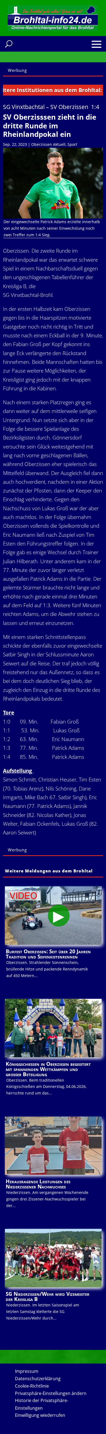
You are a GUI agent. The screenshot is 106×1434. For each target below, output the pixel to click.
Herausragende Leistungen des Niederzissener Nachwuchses (38, 1184)
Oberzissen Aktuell (48, 144)
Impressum (26, 1371)
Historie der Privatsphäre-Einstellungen (41, 1404)
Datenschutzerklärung (38, 1379)
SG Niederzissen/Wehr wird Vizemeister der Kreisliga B (47, 1296)
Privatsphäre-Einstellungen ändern (50, 1393)
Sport (72, 144)
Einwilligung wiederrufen (40, 1415)
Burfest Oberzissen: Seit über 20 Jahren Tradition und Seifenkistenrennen (48, 954)
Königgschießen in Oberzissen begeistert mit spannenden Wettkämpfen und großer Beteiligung (48, 1069)
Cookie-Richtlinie (32, 1386)
